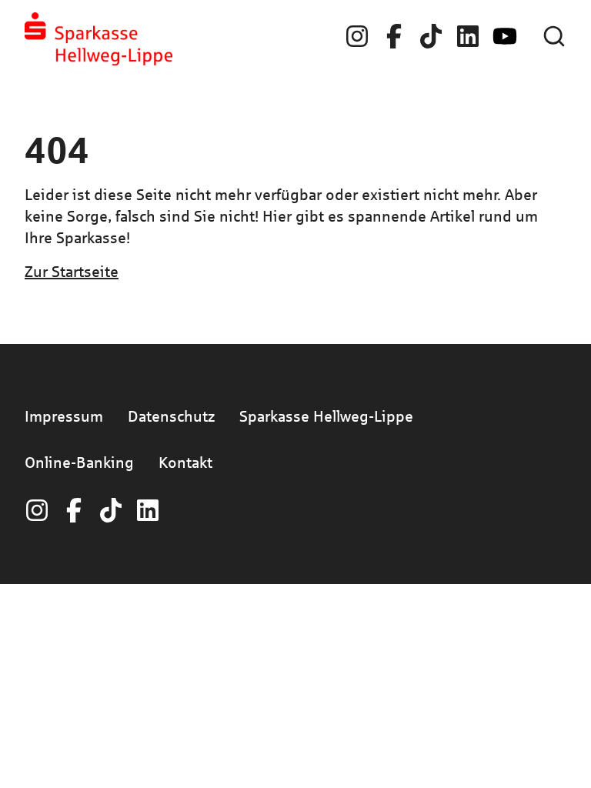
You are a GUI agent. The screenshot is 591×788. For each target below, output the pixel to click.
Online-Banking (79, 462)
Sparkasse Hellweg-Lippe (326, 416)
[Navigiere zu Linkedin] (468, 36)
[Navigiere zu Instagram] (357, 36)
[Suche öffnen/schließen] (554, 36)
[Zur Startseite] (98, 38)
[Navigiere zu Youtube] (504, 36)
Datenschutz (171, 416)
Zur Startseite (72, 271)
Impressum (64, 416)
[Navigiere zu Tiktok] (431, 36)
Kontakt (185, 462)
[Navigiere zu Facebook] (394, 36)
